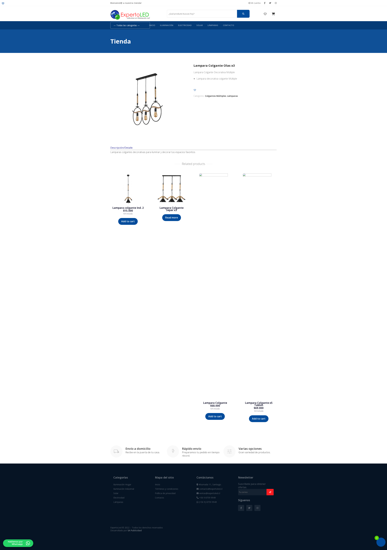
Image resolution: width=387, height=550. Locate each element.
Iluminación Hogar (122, 484)
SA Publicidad (135, 530)
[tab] (193, 143)
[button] (195, 90)
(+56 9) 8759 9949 (207, 502)
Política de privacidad (165, 493)
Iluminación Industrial (123, 488)
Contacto (228, 25)
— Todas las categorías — (127, 25)
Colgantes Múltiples (215, 95)
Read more (171, 217)
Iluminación (166, 25)
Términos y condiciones (166, 488)
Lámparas (213, 25)
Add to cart (128, 221)
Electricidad (185, 25)
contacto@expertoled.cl (210, 488)
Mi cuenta (255, 3)
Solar (199, 25)
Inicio (152, 25)
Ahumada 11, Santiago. (209, 484)
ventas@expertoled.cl (209, 493)
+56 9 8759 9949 (207, 497)
